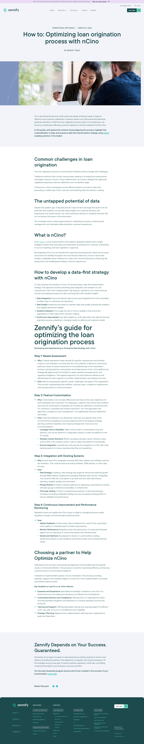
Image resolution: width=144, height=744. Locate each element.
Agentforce (57, 724)
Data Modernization (99, 720)
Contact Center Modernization (102, 730)
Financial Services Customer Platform (101, 714)
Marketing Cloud (59, 722)
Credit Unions (37, 716)
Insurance (36, 722)
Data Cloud (58, 719)
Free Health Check (125, 5)
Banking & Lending (38, 713)
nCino (41, 241)
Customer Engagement (80, 716)
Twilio (54, 736)
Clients (84, 10)
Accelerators (77, 731)
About (52, 10)
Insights (93, 10)
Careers (16, 732)
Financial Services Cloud (61, 716)
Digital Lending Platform (100, 717)
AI (74, 722)
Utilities (35, 734)
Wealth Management (39, 719)
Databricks (56, 730)
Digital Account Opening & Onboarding (101, 727)
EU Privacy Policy (118, 736)
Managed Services (79, 713)
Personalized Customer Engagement (100, 723)
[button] (62, 10)
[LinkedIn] (57, 686)
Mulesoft (57, 727)
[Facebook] (53, 686)
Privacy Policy (117, 733)
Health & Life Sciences (39, 731)
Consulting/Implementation (82, 728)
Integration (77, 719)
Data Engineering (79, 725)
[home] (11, 10)
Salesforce (56, 713)
